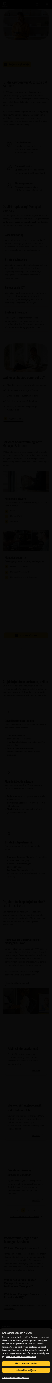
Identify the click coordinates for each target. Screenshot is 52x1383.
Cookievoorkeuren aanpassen (15, 1378)
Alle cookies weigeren (26, 1370)
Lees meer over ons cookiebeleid (21, 1357)
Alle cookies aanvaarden (26, 1363)
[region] (26, 1355)
